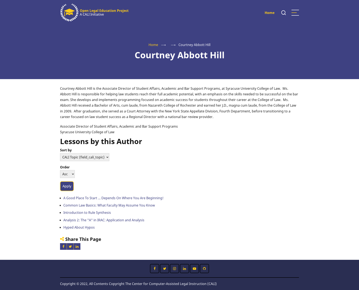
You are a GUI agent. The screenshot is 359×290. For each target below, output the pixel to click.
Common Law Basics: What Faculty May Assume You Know (109, 205)
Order (65, 167)
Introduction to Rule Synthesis (87, 212)
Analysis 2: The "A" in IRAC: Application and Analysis (103, 220)
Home (269, 12)
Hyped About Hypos (79, 227)
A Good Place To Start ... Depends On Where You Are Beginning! (113, 198)
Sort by (66, 150)
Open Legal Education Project (104, 10)
